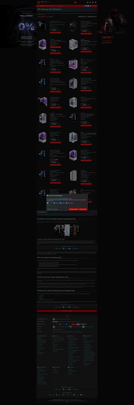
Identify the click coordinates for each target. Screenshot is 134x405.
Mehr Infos (48, 205)
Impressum (55, 209)
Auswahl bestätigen (74, 209)
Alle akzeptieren (82, 209)
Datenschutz (49, 209)
